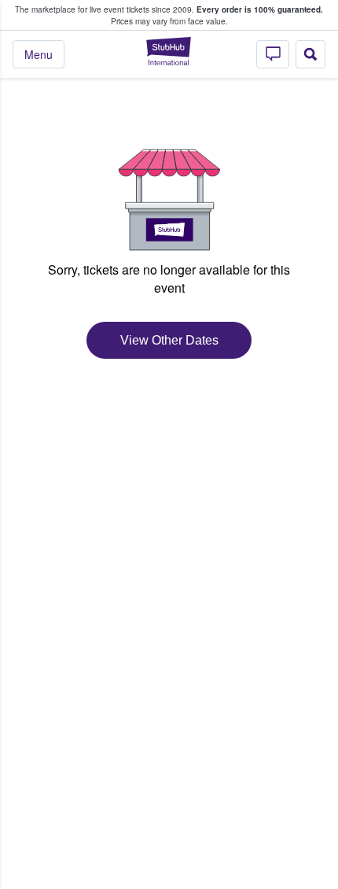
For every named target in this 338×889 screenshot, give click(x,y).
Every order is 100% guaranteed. (260, 9)
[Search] (310, 54)
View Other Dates (169, 340)
